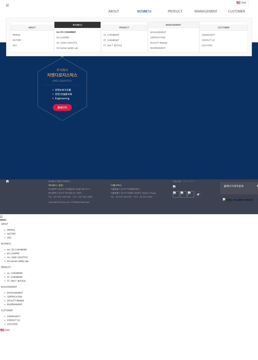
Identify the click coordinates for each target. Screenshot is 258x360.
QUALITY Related (158, 42)
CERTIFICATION (157, 37)
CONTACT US (208, 40)
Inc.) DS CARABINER (66, 32)
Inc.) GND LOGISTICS (67, 42)
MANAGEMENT (173, 25)
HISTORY (16, 40)
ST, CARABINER (111, 40)
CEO (14, 45)
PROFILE (16, 35)
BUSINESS (77, 25)
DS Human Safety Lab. (67, 48)
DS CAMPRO (63, 37)
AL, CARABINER (111, 35)
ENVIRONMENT (158, 48)
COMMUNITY (208, 35)
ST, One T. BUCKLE (112, 45)
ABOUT (32, 28)
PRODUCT (124, 28)
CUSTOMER (223, 28)
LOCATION (207, 45)
